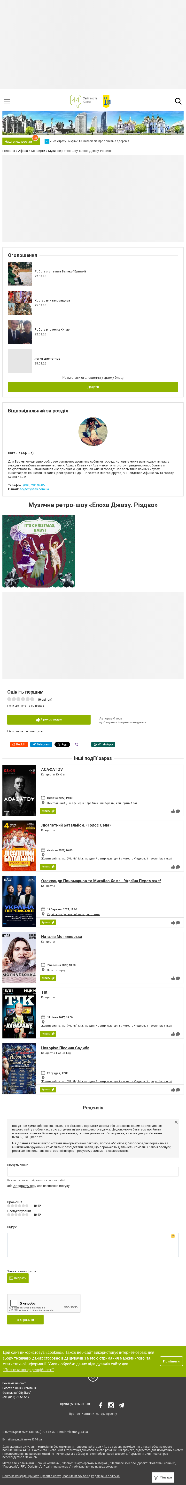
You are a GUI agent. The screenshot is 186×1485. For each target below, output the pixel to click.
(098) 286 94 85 (34, 485)
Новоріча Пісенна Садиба (65, 1048)
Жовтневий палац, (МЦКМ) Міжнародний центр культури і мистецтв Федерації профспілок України (108, 858)
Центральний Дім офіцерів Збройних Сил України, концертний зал (92, 802)
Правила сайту (50, 1476)
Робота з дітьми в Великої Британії (60, 271)
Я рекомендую (51, 719)
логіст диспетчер (47, 358)
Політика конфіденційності (20, 1476)
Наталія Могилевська (61, 936)
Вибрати (19, 1278)
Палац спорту (56, 970)
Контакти (88, 1413)
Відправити (25, 1320)
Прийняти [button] (171, 1361)
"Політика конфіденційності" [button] (28, 1370)
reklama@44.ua (77, 1432)
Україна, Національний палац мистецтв (73, 914)
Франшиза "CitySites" (16, 1392)
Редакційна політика (105, 1476)
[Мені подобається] (173, 811)
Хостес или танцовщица (52, 300)
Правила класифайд (76, 1476)
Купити (46, 810)
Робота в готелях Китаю (52, 329)
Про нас (74, 1413)
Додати (93, 387)
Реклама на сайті (14, 1383)
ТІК (44, 992)
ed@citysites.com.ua (34, 489)
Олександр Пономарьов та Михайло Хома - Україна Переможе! (101, 881)
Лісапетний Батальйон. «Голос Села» (76, 825)
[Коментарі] (178, 811)
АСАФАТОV (52, 769)
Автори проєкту (106, 1413)
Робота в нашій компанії (19, 1388)
